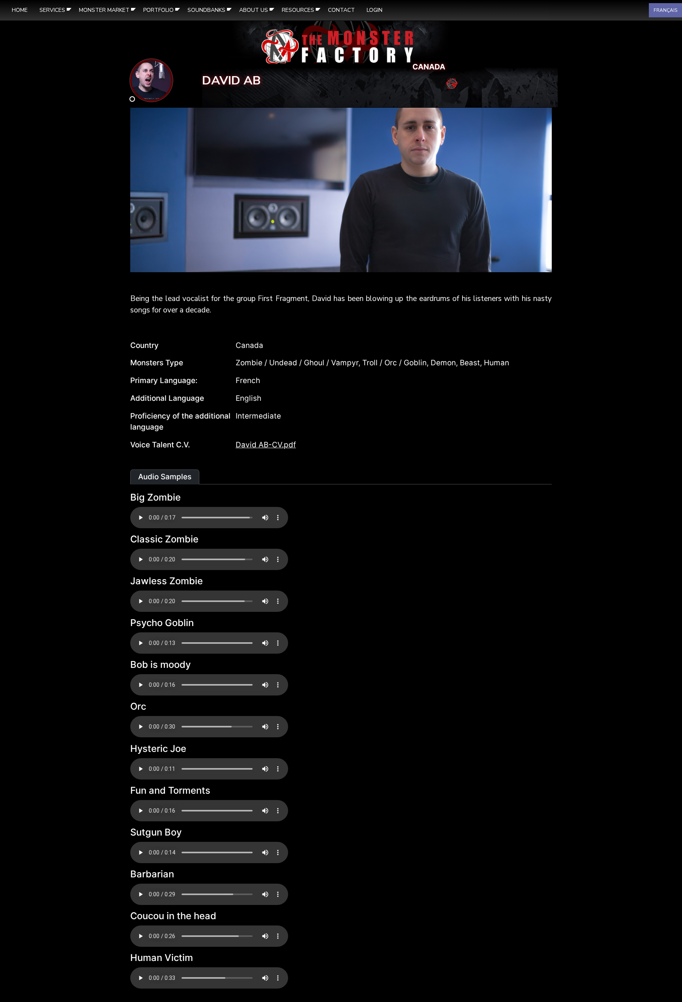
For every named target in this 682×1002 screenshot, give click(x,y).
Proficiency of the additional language (180, 421)
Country (144, 345)
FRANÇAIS (665, 10)
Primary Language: (163, 380)
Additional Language (167, 398)
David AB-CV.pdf (266, 444)
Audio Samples (164, 476)
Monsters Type (156, 362)
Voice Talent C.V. (160, 444)
